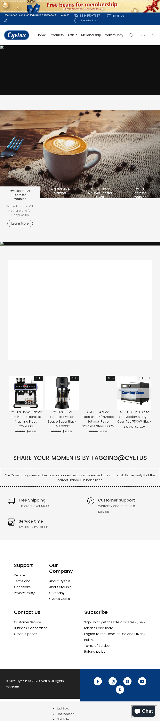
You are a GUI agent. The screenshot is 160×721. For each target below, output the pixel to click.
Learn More (20, 223)
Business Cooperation (31, 628)
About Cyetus (59, 581)
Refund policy (94, 651)
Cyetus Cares (59, 599)
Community (114, 35)
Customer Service (27, 622)
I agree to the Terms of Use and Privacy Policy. (114, 637)
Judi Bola (63, 708)
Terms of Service (97, 645)
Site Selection (88, 20)
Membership (91, 35)
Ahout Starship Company (60, 590)
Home (41, 35)
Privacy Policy (24, 593)
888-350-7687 (90, 15)
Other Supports (25, 634)
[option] (80, 70)
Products (57, 35)
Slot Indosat (65, 714)
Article (72, 35)
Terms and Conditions (22, 584)
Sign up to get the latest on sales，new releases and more (114, 625)
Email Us (118, 15)
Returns (19, 575)
